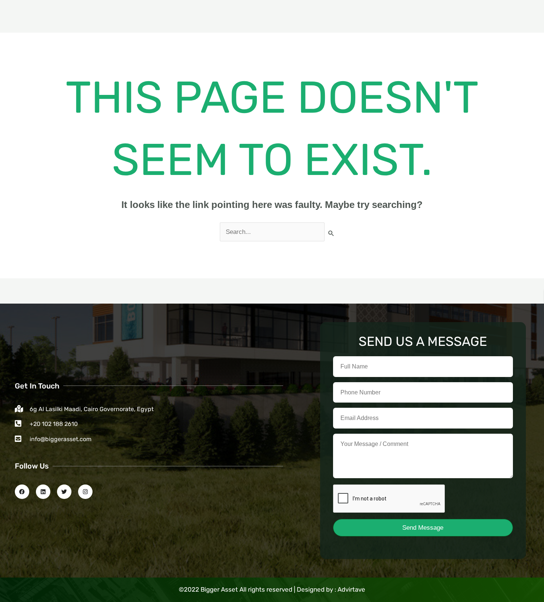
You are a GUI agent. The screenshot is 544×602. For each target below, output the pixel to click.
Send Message (423, 527)
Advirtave (351, 589)
